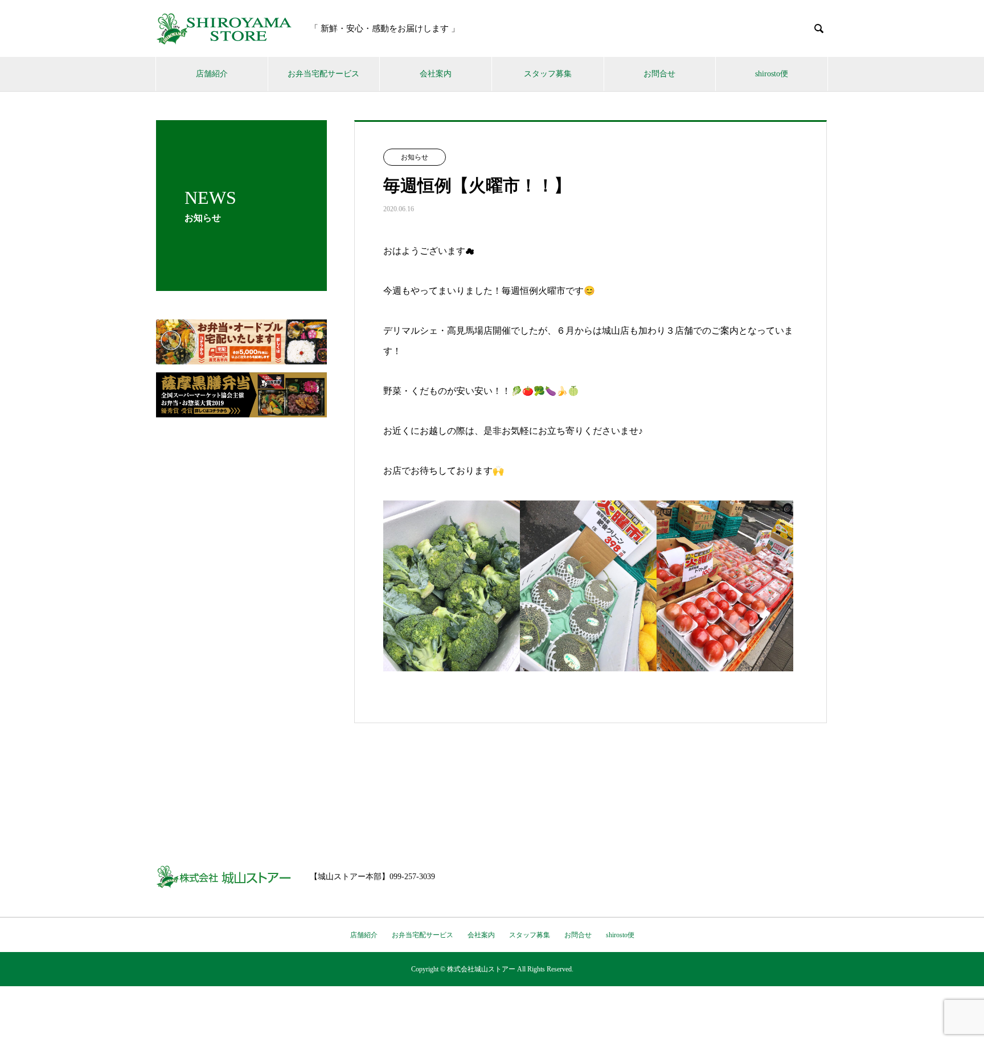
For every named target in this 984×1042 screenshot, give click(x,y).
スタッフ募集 (548, 73)
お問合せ (659, 73)
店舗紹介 (212, 73)
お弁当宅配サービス (323, 73)
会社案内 (436, 73)
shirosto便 (771, 73)
